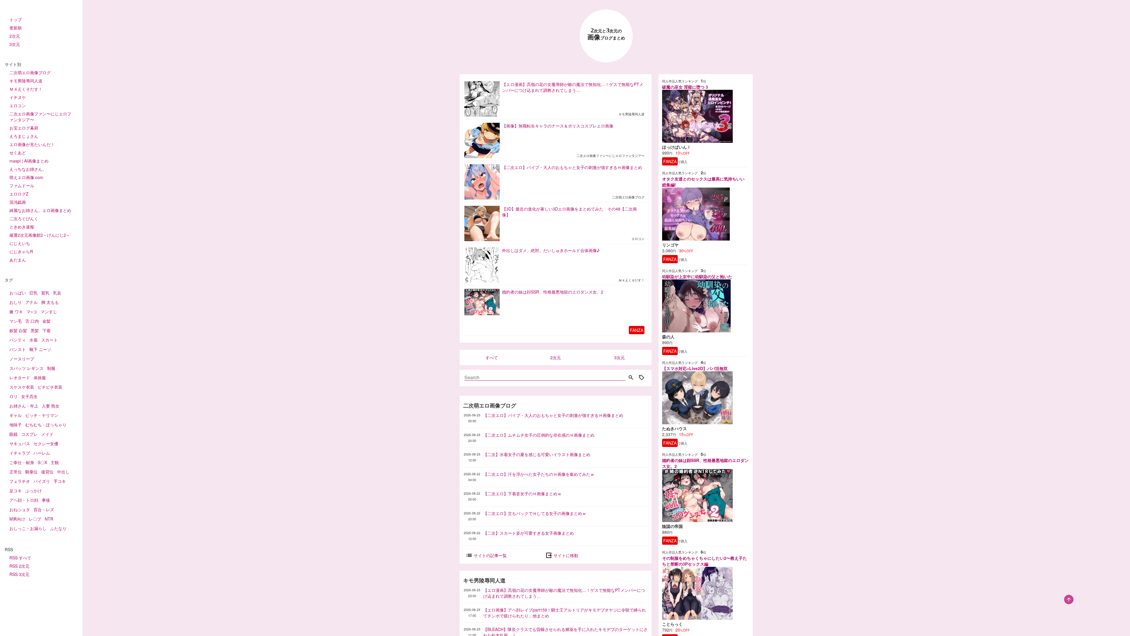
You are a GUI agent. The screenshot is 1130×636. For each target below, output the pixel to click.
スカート (49, 340)
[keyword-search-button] (631, 378)
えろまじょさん (23, 136)
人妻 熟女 (50, 406)
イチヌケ (17, 97)
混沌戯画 (17, 202)
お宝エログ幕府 (23, 128)
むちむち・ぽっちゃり (46, 425)
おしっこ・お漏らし (27, 528)
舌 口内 (32, 321)
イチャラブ (19, 453)
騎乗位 (31, 472)
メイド (47, 434)
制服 (51, 368)
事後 (46, 500)
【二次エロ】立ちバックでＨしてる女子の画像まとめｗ (534, 513)
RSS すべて (20, 558)
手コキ (60, 481)
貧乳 (45, 293)
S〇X (42, 462)
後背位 (47, 472)
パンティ (17, 340)
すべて (492, 357)
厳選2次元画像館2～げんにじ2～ (39, 235)
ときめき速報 (21, 227)
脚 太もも (50, 302)
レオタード (19, 377)
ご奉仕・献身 (21, 462)
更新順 (15, 28)
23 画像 (606, 34)
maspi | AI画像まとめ (29, 161)
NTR (49, 519)
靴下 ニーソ (40, 349)
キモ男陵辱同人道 (25, 81)
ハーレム (42, 453)
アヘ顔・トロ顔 (23, 500)
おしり (15, 302)
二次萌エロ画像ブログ (30, 72)
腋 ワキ (16, 311)
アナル (31, 302)
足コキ (15, 490)
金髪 (46, 321)
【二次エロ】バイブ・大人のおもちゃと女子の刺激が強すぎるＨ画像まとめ (553, 415)
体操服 (40, 377)
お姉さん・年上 (23, 406)
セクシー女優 (46, 443)
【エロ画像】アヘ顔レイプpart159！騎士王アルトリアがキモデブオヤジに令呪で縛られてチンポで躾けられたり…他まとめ (564, 613)
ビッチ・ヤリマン (41, 415)
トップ (15, 19)
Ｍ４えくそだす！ (25, 89)
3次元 (14, 44)
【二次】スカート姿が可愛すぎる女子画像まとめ (528, 533)
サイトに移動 (565, 555)
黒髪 (35, 330)
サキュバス (19, 443)
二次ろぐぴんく (23, 218)
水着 (33, 340)
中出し (63, 472)
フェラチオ (19, 481)
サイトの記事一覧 (490, 555)
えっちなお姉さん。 (27, 169)
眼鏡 (13, 434)
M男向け (17, 519)
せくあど (17, 152)
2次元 (14, 36)
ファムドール (21, 185)
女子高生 (29, 396)
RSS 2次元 (19, 566)
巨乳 (33, 293)
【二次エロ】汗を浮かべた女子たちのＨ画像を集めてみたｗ (538, 474)
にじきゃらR (21, 251)
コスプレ (29, 434)
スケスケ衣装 (21, 387)
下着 (46, 330)
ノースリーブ (21, 359)
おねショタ (19, 509)
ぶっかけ (33, 490)
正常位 (15, 472)
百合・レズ (44, 509)
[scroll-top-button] (1069, 599)
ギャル (15, 415)
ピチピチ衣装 (50, 387)
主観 (55, 462)
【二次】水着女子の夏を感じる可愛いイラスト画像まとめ (536, 454)
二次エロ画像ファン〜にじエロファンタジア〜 (40, 116)
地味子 (15, 425)
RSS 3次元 (19, 574)
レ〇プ (35, 519)
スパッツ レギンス (26, 368)
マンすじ (49, 311)
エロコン (17, 105)
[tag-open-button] (641, 378)
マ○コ (31, 311)
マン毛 (15, 321)
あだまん (17, 260)
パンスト (17, 349)
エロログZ (19, 194)
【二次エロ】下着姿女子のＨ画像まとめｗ (522, 493)
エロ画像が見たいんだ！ (32, 144)
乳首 (57, 293)
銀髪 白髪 (18, 330)
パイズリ (42, 481)
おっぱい (17, 293)
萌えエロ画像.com (26, 177)
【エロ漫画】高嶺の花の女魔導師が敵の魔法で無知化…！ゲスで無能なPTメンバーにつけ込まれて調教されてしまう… (564, 593)
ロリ (13, 396)
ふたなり (58, 528)
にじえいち (19, 243)
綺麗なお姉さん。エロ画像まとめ (40, 210)
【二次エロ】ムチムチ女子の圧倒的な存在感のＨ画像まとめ (538, 435)
